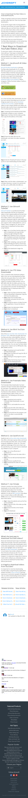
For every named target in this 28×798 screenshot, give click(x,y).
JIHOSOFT (13, 795)
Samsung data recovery (13, 749)
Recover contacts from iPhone (13, 762)
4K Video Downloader (11, 549)
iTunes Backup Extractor (14, 715)
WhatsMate (14, 720)
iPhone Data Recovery (14, 713)
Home (2, 7)
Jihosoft (12, 614)
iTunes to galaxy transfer (13, 758)
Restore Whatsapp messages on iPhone (13, 760)
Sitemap (14, 787)
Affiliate (14, 786)
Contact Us (13, 789)
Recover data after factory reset (13, 747)
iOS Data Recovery (14, 737)
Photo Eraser (14, 722)
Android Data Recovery (14, 709)
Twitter (14, 775)
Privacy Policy (14, 780)
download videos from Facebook (10, 79)
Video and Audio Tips (14, 739)
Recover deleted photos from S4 (13, 750)
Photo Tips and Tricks (14, 741)
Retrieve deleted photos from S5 (13, 754)
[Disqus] (14, 638)
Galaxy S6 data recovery (13, 752)
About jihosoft (13, 778)
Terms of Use (14, 782)
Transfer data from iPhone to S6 (13, 755)
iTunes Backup (14, 735)
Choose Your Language (13, 791)
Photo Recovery (14, 711)
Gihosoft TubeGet (6, 211)
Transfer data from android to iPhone (13, 757)
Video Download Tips (10, 7)
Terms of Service (15, 572)
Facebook (11, 775)
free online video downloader (19, 438)
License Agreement (13, 784)
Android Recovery (14, 730)
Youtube (17, 775)
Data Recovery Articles (14, 728)
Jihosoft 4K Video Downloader (9, 67)
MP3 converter (17, 493)
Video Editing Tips (14, 732)
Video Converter (14, 717)
